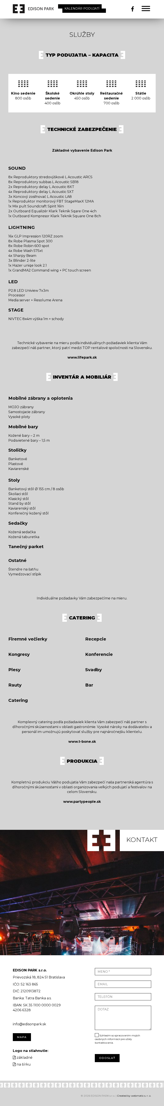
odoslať (107, 1058)
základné (24, 1058)
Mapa (22, 1037)
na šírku (23, 1064)
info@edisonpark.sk (29, 1024)
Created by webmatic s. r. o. (134, 1095)
